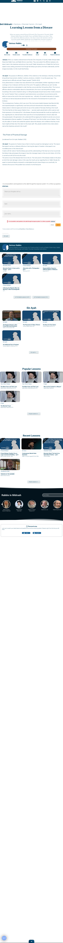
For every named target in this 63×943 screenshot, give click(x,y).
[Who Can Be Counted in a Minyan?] (53, 381)
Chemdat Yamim (48, 450)
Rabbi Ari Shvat (6, 327)
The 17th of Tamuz (5, 384)
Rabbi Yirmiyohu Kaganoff (27, 456)
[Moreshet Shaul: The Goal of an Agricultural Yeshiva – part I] (53, 448)
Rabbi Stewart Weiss (5, 475)
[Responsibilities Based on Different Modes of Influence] (51, 264)
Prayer (45, 384)
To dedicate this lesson (32, 49)
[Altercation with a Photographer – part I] (31, 264)
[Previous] (2, 504)
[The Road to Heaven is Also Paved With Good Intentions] (11, 320)
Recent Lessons (31, 435)
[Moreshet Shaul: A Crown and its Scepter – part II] (11, 264)
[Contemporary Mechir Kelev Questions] (31, 448)
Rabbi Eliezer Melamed (6, 388)
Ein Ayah (7, 236)
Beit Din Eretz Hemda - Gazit (7, 456)
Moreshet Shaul (7, 265)
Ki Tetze (24, 450)
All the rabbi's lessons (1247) (23, 297)
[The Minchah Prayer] (10, 400)
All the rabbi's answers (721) (41, 297)
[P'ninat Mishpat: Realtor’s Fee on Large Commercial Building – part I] (10, 448)
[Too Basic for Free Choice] (51, 320)
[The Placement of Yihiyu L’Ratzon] (31, 320)
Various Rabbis (26, 326)
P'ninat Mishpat (27, 265)
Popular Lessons (31, 368)
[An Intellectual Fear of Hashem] (11, 339)
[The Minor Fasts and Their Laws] (10, 381)
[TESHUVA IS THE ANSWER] (10, 468)
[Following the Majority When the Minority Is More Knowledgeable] (11, 284)
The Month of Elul (5, 471)
